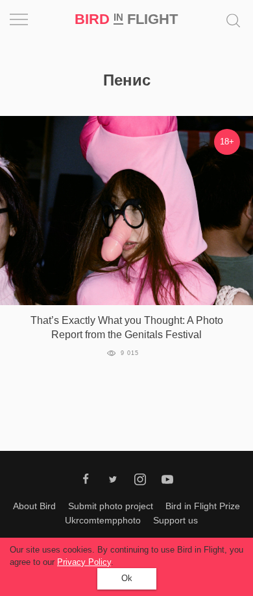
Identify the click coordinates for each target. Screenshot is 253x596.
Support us (175, 520)
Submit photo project (110, 506)
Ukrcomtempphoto (103, 520)
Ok (126, 578)
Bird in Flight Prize (202, 506)
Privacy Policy (84, 562)
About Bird (34, 506)
